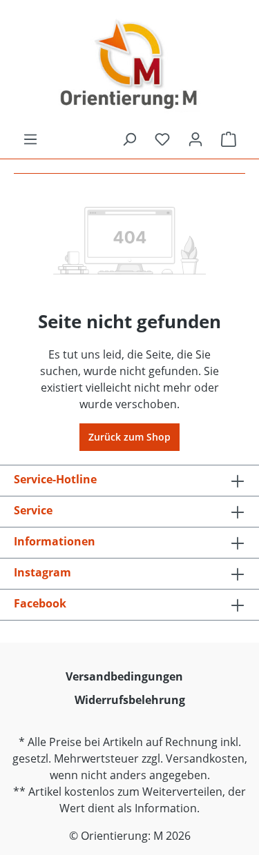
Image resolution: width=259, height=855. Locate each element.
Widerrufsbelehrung (130, 699)
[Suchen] (129, 139)
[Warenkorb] (228, 139)
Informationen (54, 541)
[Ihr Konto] (195, 139)
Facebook (40, 603)
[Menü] (30, 139)
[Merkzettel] (162, 139)
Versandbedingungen (124, 676)
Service (33, 510)
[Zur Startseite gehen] (129, 65)
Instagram (42, 572)
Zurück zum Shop (129, 436)
